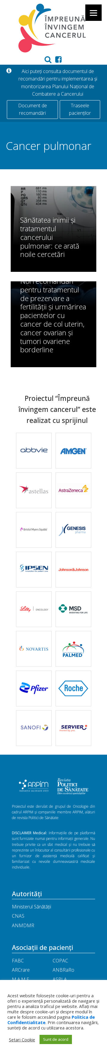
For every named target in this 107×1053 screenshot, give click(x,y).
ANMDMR (23, 925)
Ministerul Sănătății (31, 906)
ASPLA (60, 979)
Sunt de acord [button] (55, 1039)
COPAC (60, 960)
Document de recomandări (32, 109)
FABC (18, 960)
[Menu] (93, 12)
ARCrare (21, 970)
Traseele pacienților (80, 109)
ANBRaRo (63, 970)
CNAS (18, 916)
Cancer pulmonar (48, 145)
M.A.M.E (20, 979)
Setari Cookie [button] (22, 1039)
